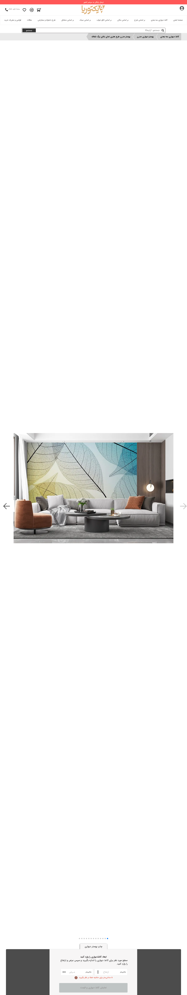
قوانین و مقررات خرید (12, 20)
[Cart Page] (39, 10)
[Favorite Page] (24, 10)
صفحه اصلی (178, 20)
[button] (107, 938)
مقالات (29, 20)
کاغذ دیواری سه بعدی (159, 20)
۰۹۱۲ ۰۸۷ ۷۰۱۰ (14, 9)
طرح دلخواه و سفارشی (47, 20)
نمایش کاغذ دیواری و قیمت (93, 987)
